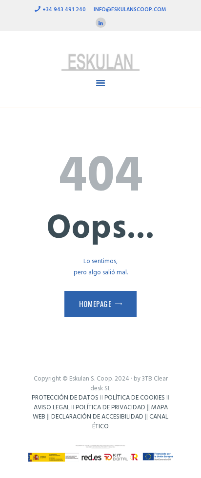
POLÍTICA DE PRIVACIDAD (110, 407)
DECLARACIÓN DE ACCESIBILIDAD (97, 417)
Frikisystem (100, 436)
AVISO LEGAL (52, 407)
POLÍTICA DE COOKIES (134, 398)
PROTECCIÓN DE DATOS (65, 398)
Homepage (95, 303)
